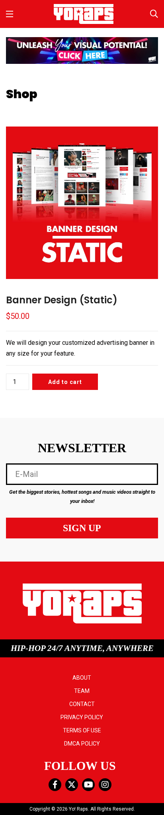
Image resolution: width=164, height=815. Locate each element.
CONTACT (82, 704)
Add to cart (65, 382)
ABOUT (81, 678)
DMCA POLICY (82, 743)
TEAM (82, 691)
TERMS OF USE (82, 730)
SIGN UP (82, 528)
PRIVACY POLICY (82, 717)
